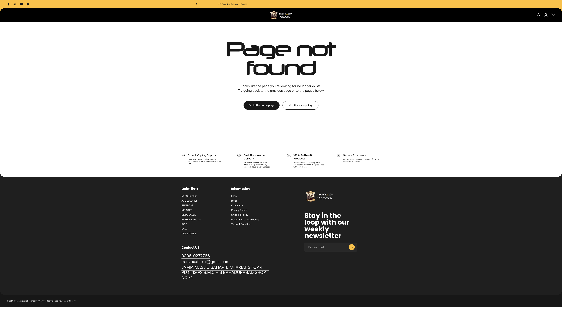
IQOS (184, 224)
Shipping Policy (239, 214)
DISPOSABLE (188, 214)
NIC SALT (186, 210)
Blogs (234, 200)
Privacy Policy (239, 210)
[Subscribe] (352, 247)
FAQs (234, 196)
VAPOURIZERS (189, 196)
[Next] (268, 4)
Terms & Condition (241, 224)
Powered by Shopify (67, 301)
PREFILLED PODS (191, 219)
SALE (184, 228)
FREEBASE (187, 205)
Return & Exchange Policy (245, 219)
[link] (225, 272)
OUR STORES (188, 233)
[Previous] (196, 4)
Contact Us (237, 205)
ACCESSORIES (189, 200)
